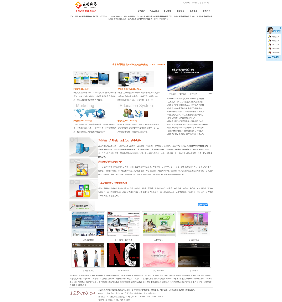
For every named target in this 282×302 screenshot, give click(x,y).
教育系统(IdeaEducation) (127, 121)
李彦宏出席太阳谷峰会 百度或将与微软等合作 (186, 134)
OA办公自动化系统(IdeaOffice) (129, 89)
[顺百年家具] (194, 267)
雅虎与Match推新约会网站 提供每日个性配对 (185, 131)
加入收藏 (186, 3)
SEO (166, 275)
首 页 (128, 11)
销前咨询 (276, 37)
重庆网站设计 (187, 282)
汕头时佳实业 (158, 271)
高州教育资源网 (108, 279)
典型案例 (193, 11)
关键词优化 (176, 279)
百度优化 (196, 275)
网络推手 (130, 279)
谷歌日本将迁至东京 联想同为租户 (181, 118)
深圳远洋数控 (88, 240)
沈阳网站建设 (79, 282)
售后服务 (276, 48)
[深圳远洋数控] (88, 236)
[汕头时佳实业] (159, 267)
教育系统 (189, 290)
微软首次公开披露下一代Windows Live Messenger (188, 124)
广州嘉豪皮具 (88, 271)
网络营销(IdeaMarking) (82, 121)
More (210, 94)
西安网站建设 (113, 282)
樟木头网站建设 (129, 150)
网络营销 (180, 11)
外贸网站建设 (206, 275)
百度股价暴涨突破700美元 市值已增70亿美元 (186, 128)
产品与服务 (154, 11)
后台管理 (127, 300)
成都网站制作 (120, 279)
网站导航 (119, 300)
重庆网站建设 (125, 282)
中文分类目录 (156, 282)
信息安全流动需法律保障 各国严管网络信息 (185, 108)
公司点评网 (197, 282)
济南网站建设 (102, 282)
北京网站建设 (125, 275)
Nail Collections (123, 271)
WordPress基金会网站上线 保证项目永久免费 (186, 99)
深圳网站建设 (136, 282)
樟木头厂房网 (158, 275)
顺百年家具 (194, 271)
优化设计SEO (187, 279)
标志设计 (86, 279)
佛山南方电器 (194, 240)
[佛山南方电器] (194, 236)
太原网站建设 (198, 279)
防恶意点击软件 (76, 279)
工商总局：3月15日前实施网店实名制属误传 (185, 102)
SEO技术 (148, 275)
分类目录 (165, 282)
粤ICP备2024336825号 (107, 300)
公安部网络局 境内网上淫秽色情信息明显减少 (186, 112)
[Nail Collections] (123, 267)
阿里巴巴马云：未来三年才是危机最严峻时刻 (185, 115)
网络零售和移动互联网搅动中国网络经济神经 (185, 121)
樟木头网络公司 (138, 275)
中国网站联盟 (81, 285)
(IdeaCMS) (81, 89)
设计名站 (146, 282)
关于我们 (141, 11)
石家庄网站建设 (174, 275)
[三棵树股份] (159, 236)
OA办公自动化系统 (176, 290)
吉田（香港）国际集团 (123, 240)
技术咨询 (276, 45)
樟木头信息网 (97, 275)
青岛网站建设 (159, 279)
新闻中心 (195, 3)
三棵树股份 (158, 240)
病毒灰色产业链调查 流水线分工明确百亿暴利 (186, 105)
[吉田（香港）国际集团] (123, 236)
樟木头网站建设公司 (111, 275)
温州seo (169, 279)
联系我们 (206, 11)
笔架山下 (138, 279)
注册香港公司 (96, 279)
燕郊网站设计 (90, 282)
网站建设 (167, 11)
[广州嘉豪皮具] (88, 267)
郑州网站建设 (187, 275)
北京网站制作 (148, 279)
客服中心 (205, 3)
